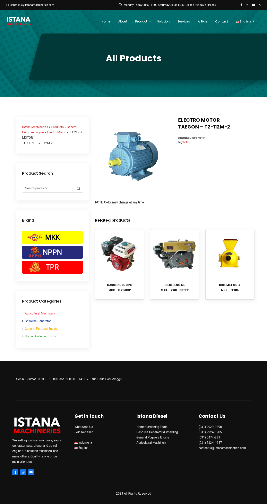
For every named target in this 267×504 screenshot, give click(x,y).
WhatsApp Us (83, 427)
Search (79, 188)
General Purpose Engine (41, 329)
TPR (52, 267)
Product (141, 21)
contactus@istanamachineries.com (32, 4)
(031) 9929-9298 (210, 427)
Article (202, 21)
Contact (221, 21)
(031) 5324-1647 (210, 443)
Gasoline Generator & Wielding (157, 432)
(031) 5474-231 (209, 437)
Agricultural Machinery (40, 313)
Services (183, 21)
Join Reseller (83, 432)
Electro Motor (197, 137)
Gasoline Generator (38, 321)
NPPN (52, 252)
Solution (163, 21)
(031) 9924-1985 (210, 432)
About (122, 21)
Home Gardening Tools (40, 336)
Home (106, 21)
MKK (52, 237)
